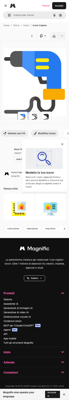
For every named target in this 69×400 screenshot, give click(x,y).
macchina (50, 228)
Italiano (34, 278)
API (5, 334)
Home (7, 25)
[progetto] (19, 209)
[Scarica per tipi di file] (43, 35)
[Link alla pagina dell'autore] (7, 174)
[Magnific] (34, 249)
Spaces (8, 299)
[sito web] (50, 209)
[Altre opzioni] (31, 35)
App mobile (10, 338)
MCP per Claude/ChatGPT (22, 325)
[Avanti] (64, 229)
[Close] (64, 394)
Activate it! (51, 394)
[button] (34, 278)
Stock (16, 25)
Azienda (9, 362)
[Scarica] (54, 35)
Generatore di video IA (16, 312)
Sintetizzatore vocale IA (17, 316)
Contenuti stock (13, 321)
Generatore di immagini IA (18, 308)
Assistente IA (11, 303)
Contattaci (11, 372)
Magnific (15, 176)
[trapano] (23, 116)
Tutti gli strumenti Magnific (18, 342)
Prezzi (46, 5)
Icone (26, 25)
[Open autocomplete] (8, 15)
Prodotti (9, 293)
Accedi (59, 5)
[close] (62, 144)
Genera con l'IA (16, 133)
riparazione (32, 228)
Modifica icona (47, 133)
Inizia (7, 352)
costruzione (13, 228)
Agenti (10, 329)
